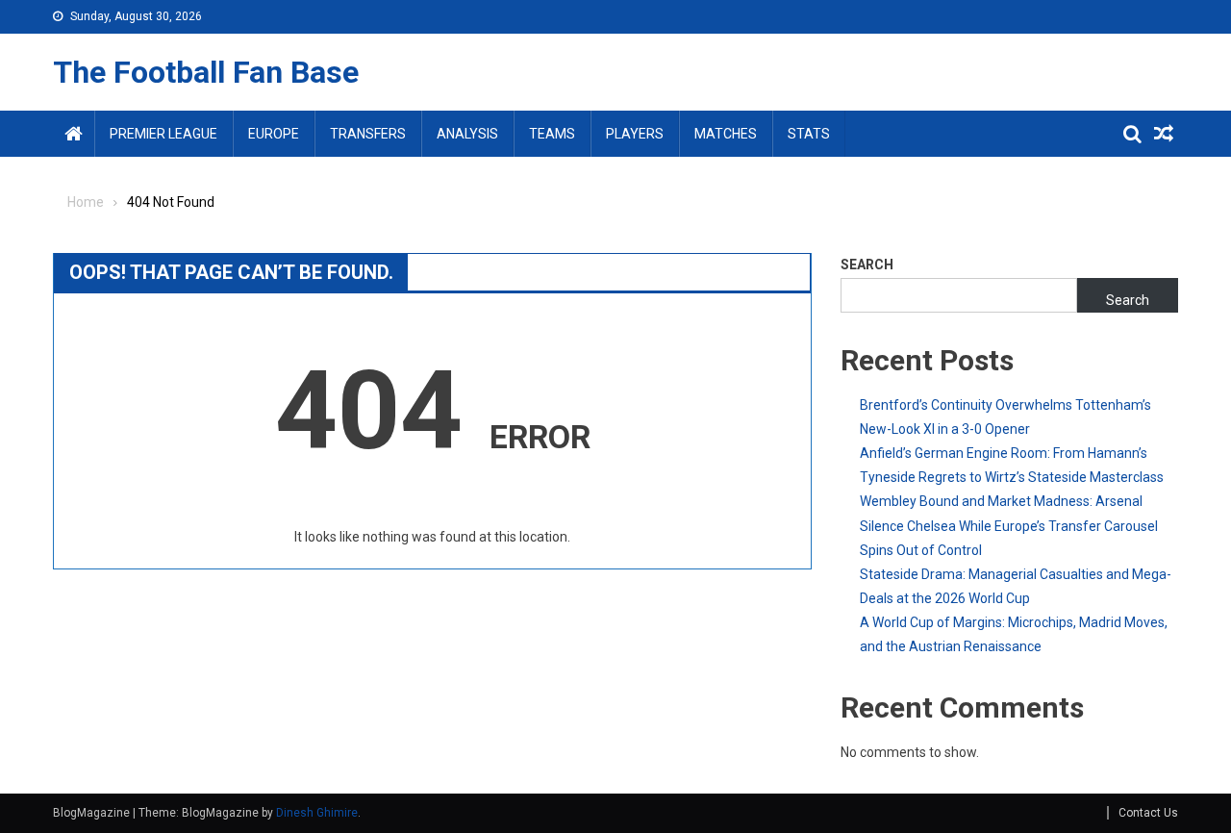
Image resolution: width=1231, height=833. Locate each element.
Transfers (368, 133)
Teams (552, 133)
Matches (725, 133)
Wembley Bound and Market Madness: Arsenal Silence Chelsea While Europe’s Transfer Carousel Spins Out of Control (1009, 525)
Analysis (467, 133)
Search (867, 264)
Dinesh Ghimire (317, 813)
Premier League (163, 133)
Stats (809, 133)
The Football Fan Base (206, 72)
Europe (273, 133)
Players (635, 133)
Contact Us (1148, 813)
